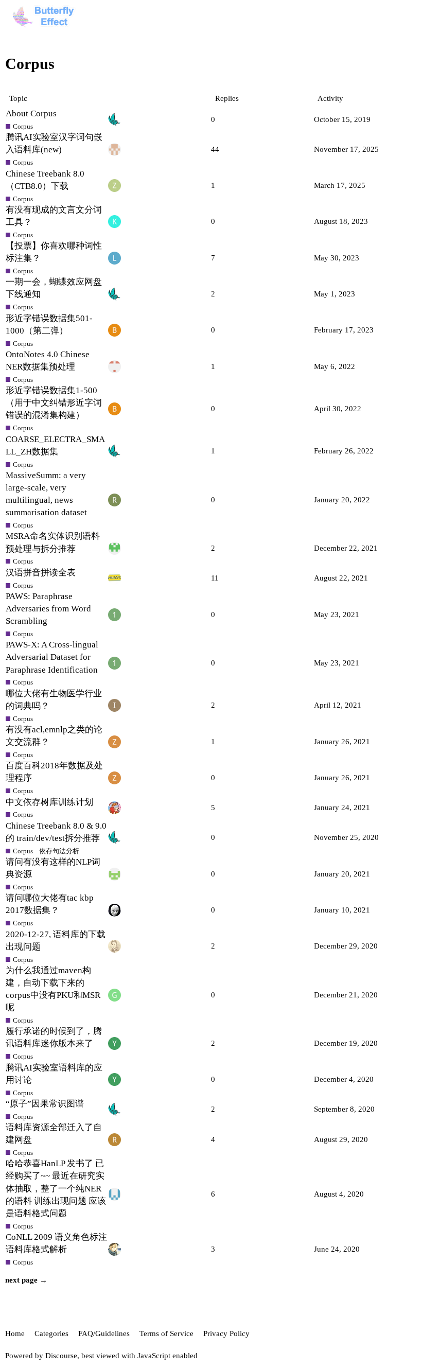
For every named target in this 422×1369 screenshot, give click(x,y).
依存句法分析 (59, 851)
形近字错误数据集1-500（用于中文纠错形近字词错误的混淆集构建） (54, 402)
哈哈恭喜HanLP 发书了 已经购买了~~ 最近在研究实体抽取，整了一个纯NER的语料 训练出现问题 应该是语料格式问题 (56, 1188)
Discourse (61, 1356)
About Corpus (31, 113)
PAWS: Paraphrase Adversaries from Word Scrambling (48, 608)
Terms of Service (166, 1333)
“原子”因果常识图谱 (45, 1104)
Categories (51, 1333)
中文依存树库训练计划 (49, 802)
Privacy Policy (226, 1333)
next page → (26, 1280)
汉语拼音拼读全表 (41, 572)
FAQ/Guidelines (104, 1333)
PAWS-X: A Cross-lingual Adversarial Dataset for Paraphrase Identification (52, 657)
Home (15, 1333)
